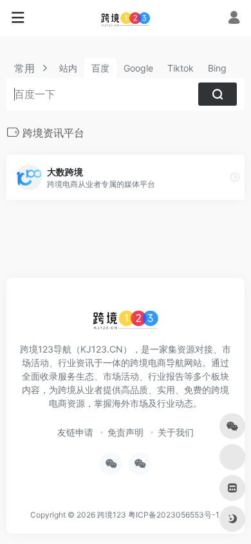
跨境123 (111, 515)
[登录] (234, 19)
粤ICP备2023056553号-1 (173, 515)
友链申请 (75, 432)
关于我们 (176, 432)
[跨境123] (125, 18)
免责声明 (125, 432)
